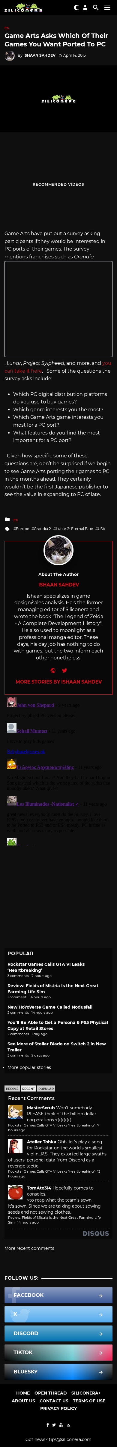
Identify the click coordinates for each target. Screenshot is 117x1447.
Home (23, 1393)
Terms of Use (89, 1401)
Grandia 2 (42, 528)
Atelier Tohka (41, 1142)
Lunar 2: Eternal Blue (74, 528)
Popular (46, 1089)
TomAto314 (39, 1188)
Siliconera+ (86, 1393)
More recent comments (29, 1248)
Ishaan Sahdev (39, 55)
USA (101, 528)
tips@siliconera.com (70, 1439)
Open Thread (50, 1393)
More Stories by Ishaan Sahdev (59, 682)
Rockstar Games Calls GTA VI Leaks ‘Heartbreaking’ (51, 1125)
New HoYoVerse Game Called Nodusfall (50, 1007)
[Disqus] (58, 770)
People (12, 1089)
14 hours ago (28, 1222)
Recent (28, 1089)
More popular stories (29, 1067)
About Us (23, 1401)
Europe (22, 528)
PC (6, 27)
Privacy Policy (58, 1408)
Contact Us (54, 1401)
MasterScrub (41, 1108)
